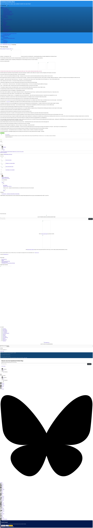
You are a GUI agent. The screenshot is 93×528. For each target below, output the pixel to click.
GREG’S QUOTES (6, 27)
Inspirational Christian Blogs (7, 1)
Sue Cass (4, 340)
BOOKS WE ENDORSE (6, 26)
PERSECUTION (5, 16)
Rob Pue (4, 338)
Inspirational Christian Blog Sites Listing (9, 38)
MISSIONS (4, 23)
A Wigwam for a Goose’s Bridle (10, 163)
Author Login (2, 351)
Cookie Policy (5, 42)
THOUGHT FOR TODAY (6, 30)
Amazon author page (44, 233)
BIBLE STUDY (5, 22)
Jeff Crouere (4, 336)
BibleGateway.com (6, 254)
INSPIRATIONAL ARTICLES (7, 11)
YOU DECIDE (5, 31)
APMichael (4, 328)
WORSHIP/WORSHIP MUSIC (7, 14)
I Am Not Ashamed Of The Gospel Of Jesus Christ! (9, 33)
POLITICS (4, 20)
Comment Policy (5, 41)
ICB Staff (4, 335)
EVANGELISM (4, 15)
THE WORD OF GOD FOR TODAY (8, 13)
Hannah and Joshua (5, 262)
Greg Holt (4, 334)
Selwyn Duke (5, 339)
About (2, 39)
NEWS (3, 18)
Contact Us (4, 40)
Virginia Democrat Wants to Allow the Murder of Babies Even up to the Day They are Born (12, 151)
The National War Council (7, 34)
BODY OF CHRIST (4, 8)
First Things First (4, 259)
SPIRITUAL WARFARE (6, 12)
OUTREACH (3, 21)
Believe (3, 260)
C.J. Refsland (5, 332)
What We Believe (5, 37)
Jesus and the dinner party (9, 166)
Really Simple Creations (30, 249)
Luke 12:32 (25, 357)
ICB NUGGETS (4, 25)
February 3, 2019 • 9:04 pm (6, 178)
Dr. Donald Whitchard (6, 333)
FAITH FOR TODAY (6, 9)
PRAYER (4, 24)
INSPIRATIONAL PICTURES (7, 29)
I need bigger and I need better (10, 169)
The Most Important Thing (5, 35)
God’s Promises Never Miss (6, 261)
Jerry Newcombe (5, 337)
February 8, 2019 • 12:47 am (7, 186)
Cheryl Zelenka (5, 330)
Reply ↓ (3, 182)
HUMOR (4, 28)
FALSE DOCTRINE (6, 10)
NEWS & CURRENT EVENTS (7, 19)
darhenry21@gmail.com (5, 177)
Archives (1, 349)
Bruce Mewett (3, 48)
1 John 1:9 (8, 101)
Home (1, 44)
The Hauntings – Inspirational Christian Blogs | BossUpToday (10, 193)
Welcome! (3, 36)
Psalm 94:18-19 (37, 252)
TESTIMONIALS (5, 17)
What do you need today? (3, 152)
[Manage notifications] (1, 526)
